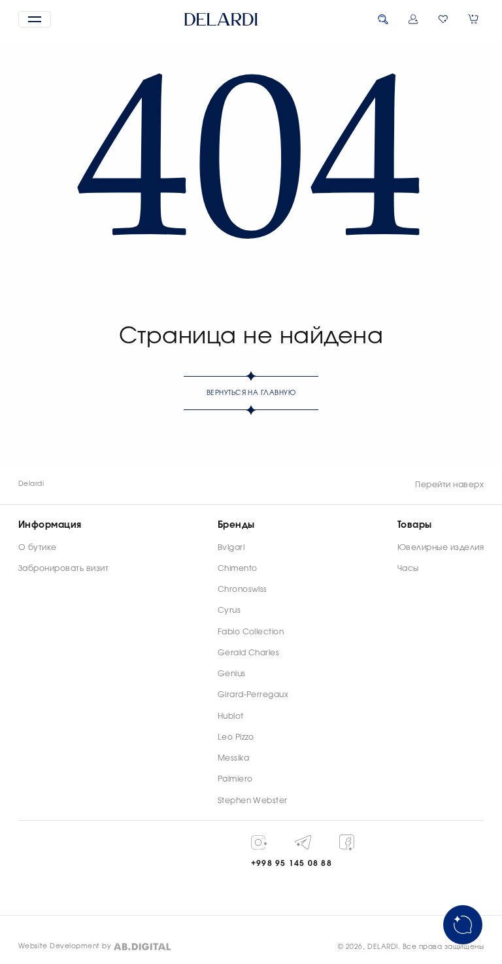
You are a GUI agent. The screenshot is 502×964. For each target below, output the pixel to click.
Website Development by (65, 946)
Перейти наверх (449, 485)
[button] (34, 19)
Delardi (31, 484)
